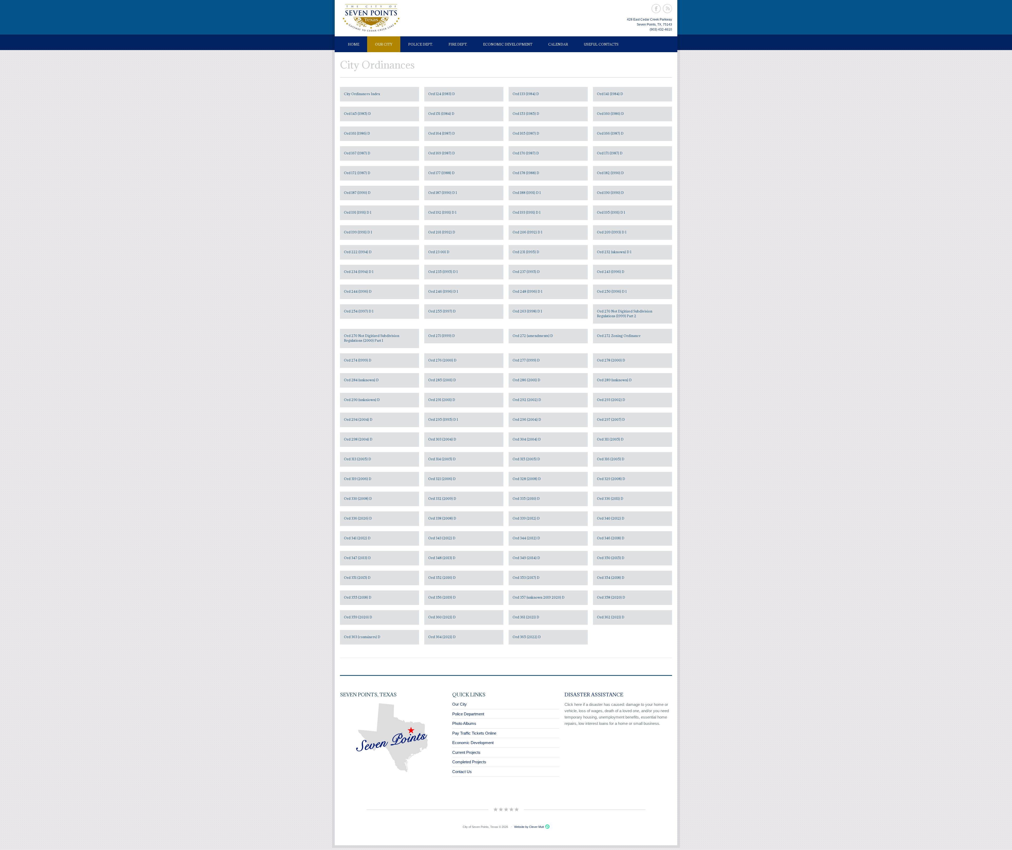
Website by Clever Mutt (529, 826)
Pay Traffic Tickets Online (474, 733)
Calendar (558, 44)
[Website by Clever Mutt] (547, 826)
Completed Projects (469, 762)
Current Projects (466, 752)
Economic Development (507, 44)
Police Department (468, 714)
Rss (667, 8)
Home (353, 44)
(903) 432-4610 (661, 29)
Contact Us (462, 771)
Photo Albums (464, 723)
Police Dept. (420, 44)
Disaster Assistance (594, 694)
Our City (383, 44)
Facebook (656, 8)
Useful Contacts (601, 44)
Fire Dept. (458, 44)
